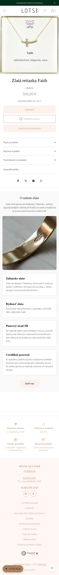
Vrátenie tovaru (29, 528)
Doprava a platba (11, 151)
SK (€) (28, 564)
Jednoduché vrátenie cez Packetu (29, 3)
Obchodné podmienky (29, 523)
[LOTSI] (29, 11)
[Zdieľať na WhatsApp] (41, 180)
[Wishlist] (44, 10)
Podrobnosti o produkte (14, 159)
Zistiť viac (29, 383)
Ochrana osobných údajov (29, 544)
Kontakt (29, 518)
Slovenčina (42, 564)
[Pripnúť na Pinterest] (33, 180)
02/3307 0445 (29, 477)
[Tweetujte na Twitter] (25, 180)
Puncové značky (29, 534)
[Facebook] (33, 493)
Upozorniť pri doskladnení (29, 128)
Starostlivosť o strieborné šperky (29, 513)
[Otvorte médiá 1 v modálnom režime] (29, 45)
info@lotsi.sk (30, 470)
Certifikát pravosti (29, 502)
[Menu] (7, 10)
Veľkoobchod (29, 539)
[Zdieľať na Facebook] (18, 180)
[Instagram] (25, 493)
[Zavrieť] (54, 2)
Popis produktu (10, 142)
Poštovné (29, 508)
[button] (37, 10)
